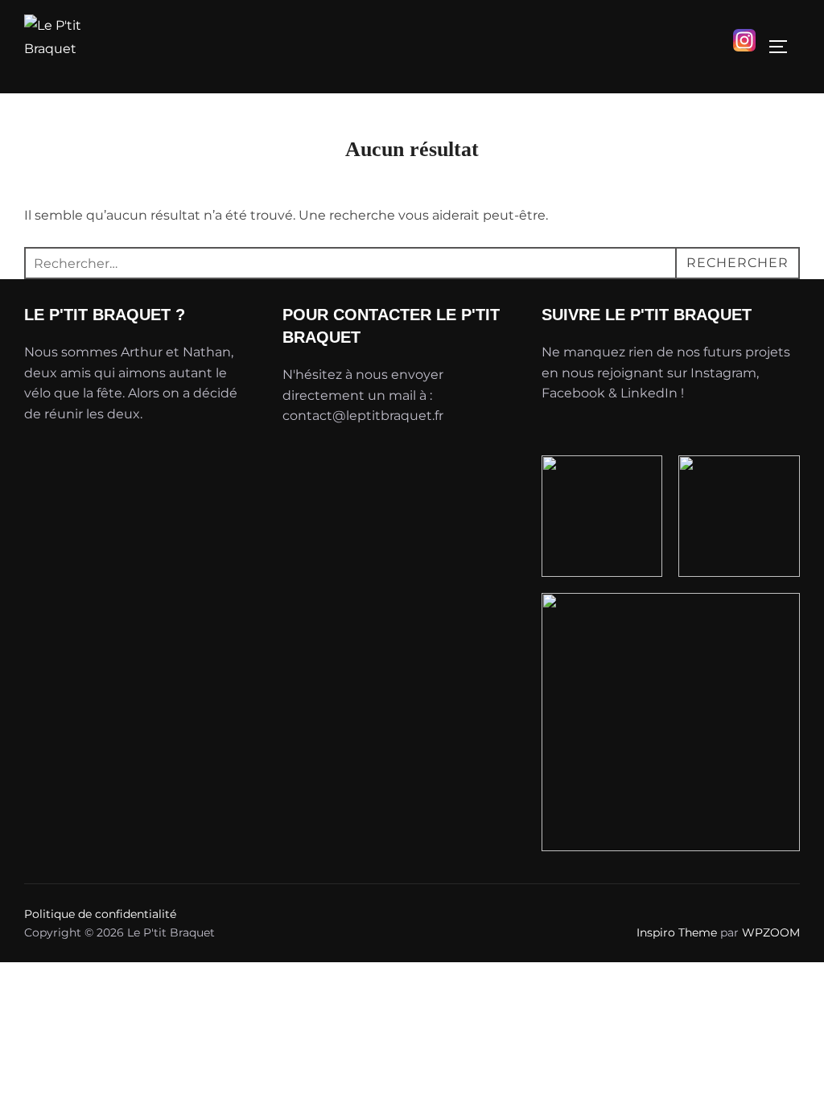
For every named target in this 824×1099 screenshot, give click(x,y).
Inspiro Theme (677, 932)
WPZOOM (771, 932)
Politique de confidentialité (100, 914)
